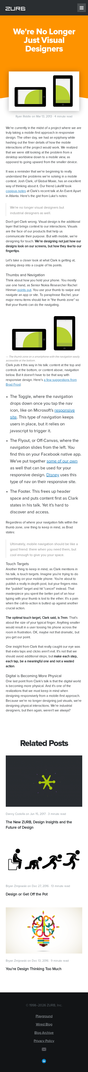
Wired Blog (44, 1024)
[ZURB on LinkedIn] (44, 1061)
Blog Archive (44, 1032)
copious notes (16, 191)
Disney (52, 475)
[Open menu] (81, 7)
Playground (44, 1016)
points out (24, 290)
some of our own (62, 461)
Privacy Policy (44, 1041)
